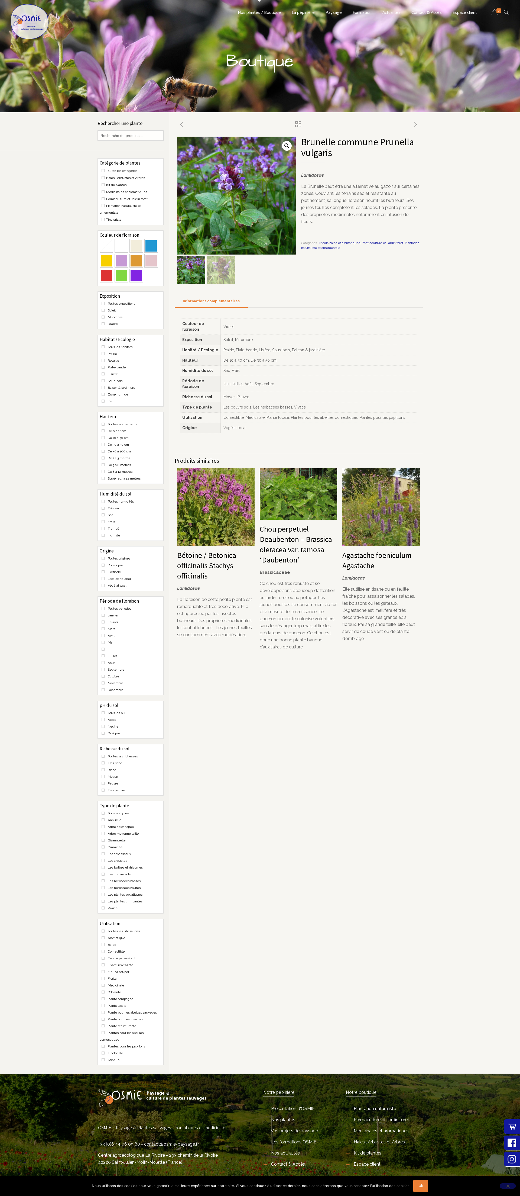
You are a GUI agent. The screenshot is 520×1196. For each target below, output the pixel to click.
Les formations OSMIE (293, 1141)
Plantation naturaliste (375, 1108)
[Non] (508, 1186)
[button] (287, 146)
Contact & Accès (288, 1164)
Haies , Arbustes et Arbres (379, 1141)
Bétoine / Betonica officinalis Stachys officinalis (206, 565)
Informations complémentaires (211, 301)
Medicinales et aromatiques (339, 243)
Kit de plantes (367, 1153)
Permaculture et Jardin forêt (382, 243)
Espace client (367, 1164)
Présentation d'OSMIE (293, 1108)
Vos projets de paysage (294, 1130)
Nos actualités (285, 1153)
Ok (421, 1186)
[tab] (211, 301)
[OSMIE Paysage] (29, 21)
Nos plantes (283, 1119)
